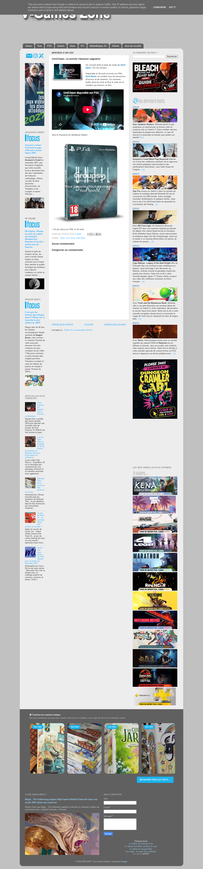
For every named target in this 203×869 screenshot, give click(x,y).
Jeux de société (133, 46)
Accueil (88, 324)
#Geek (115, 46)
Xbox (72, 46)
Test (39, 46)
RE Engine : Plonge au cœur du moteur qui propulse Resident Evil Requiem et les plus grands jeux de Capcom (34, 239)
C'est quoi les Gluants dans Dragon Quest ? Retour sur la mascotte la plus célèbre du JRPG (35, 317)
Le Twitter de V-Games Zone (141, 843)
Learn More (159, 7)
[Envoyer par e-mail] (88, 234)
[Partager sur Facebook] (97, 234)
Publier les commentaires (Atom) (78, 330)
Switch (60, 46)
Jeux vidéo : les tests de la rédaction (141, 851)
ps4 (67, 238)
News (29, 46)
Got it (172, 7)
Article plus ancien (115, 324)
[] (142, 137)
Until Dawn (80, 238)
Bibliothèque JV (98, 46)
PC (82, 46)
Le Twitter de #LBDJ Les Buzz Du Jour (141, 846)
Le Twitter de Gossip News (141, 849)
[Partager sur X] (94, 234)
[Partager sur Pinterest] (99, 234)
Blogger (124, 862)
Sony (72, 238)
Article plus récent (62, 324)
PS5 (49, 46)
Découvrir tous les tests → (155, 780)
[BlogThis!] (91, 234)
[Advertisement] (95, 31)
